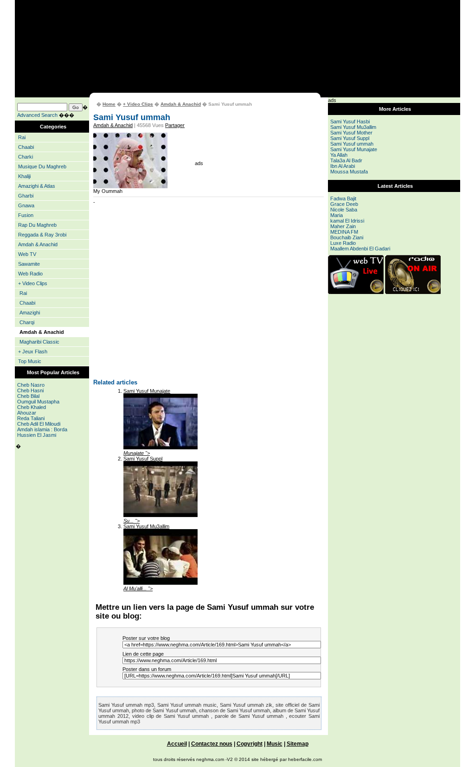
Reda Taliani (31, 418)
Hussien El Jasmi (36, 435)
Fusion (25, 215)
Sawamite (29, 264)
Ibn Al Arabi (342, 166)
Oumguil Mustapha (38, 401)
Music (274, 744)
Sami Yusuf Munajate (146, 391)
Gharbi (25, 195)
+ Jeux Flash (32, 351)
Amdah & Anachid (38, 244)
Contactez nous (211, 744)
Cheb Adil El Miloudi (38, 424)
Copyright (250, 744)
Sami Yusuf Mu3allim (146, 526)
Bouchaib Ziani (346, 237)
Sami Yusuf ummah (351, 144)
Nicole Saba (343, 209)
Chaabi (26, 147)
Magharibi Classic (39, 342)
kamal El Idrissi (347, 221)
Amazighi (29, 312)
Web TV (27, 254)
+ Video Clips (32, 283)
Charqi (26, 322)
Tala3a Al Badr (346, 160)
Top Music (29, 361)
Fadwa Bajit (343, 198)
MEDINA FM (344, 232)
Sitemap (297, 744)
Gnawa (26, 205)
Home (109, 104)
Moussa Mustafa (349, 171)
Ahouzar (26, 412)
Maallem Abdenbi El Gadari (360, 248)
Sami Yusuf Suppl (142, 458)
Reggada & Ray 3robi (42, 234)
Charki (25, 157)
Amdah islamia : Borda (42, 429)
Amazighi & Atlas (36, 186)
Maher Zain (343, 226)
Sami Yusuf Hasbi (350, 121)
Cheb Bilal (28, 396)
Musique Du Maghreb (42, 166)
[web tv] (356, 292)
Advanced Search (37, 115)
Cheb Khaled (31, 407)
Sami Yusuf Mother (351, 132)
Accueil (177, 744)
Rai (22, 137)
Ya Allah (338, 155)
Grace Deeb (344, 204)
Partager (175, 125)
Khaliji (24, 176)
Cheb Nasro (31, 385)
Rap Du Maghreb (37, 225)
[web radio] (413, 292)
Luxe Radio (343, 243)
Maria (336, 215)
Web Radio (30, 273)
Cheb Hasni (30, 390)
